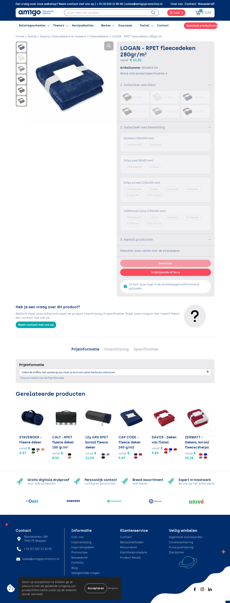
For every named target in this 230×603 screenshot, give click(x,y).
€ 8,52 (57, 455)
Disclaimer (176, 552)
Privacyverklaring (181, 547)
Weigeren (113, 588)
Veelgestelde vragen (85, 573)
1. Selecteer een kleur (138, 85)
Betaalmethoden (132, 542)
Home (20, 36)
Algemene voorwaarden (185, 537)
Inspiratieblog (81, 542)
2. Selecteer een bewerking (142, 127)
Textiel (32, 36)
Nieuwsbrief (206, 4)
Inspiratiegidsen (82, 547)
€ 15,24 (190, 455)
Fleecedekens (98, 36)
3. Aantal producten (136, 240)
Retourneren (128, 547)
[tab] (85, 349)
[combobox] (106, 12)
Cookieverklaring (181, 542)
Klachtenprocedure (133, 552)
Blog (74, 568)
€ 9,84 (157, 450)
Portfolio (77, 562)
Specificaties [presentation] (146, 349)
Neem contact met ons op (36, 324)
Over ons (177, 4)
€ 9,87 (124, 455)
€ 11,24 (90, 455)
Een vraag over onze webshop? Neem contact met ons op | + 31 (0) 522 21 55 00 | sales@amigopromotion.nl (89, 4)
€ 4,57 (24, 450)
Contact (190, 4)
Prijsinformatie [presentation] (85, 349)
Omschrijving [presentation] (116, 349)
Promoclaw (79, 552)
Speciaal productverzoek (201, 25)
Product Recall (130, 557)
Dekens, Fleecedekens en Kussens (63, 36)
